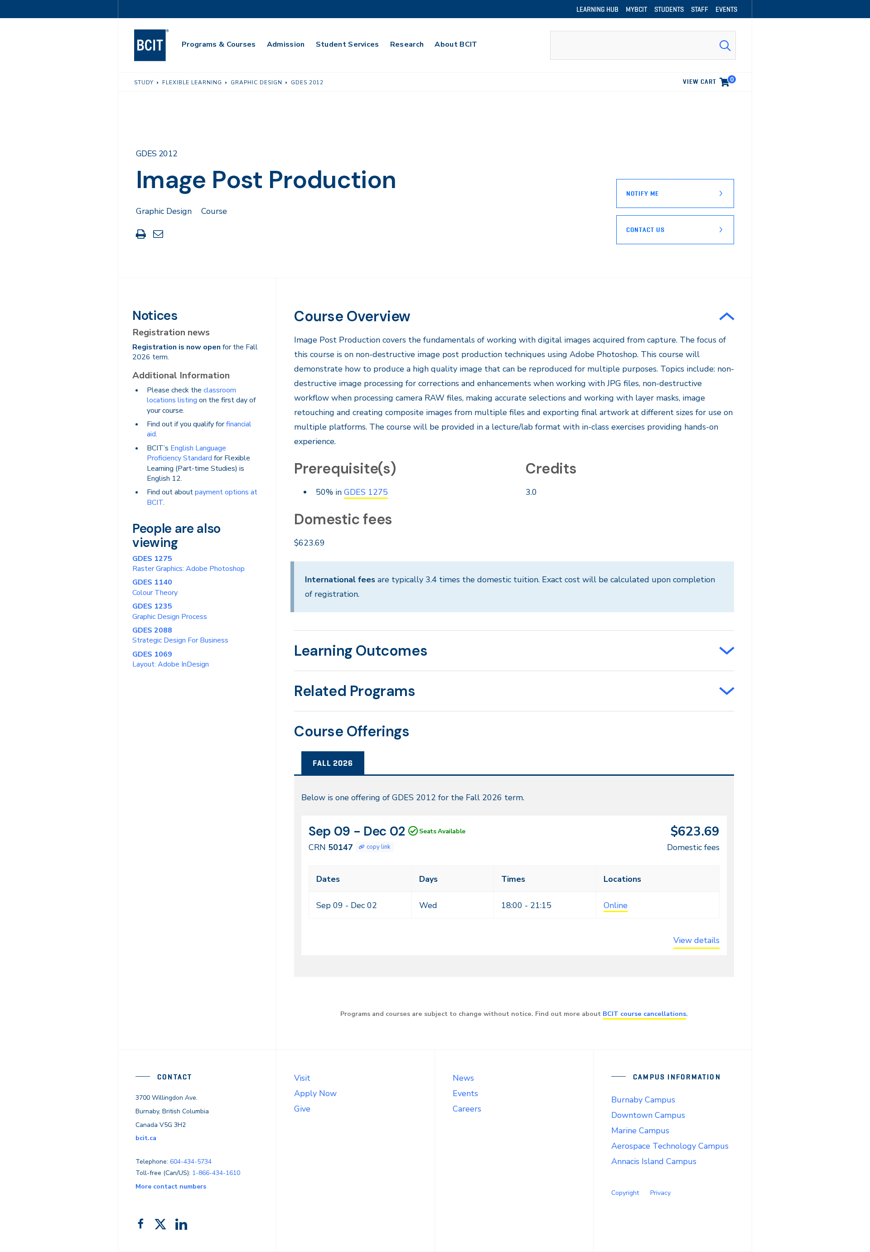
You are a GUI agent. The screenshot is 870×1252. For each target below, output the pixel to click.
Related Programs (355, 691)
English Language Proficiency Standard (186, 453)
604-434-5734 (191, 1161)
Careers (467, 1108)
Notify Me (642, 193)
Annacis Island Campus (653, 1161)
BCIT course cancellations (644, 1013)
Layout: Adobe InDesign (170, 659)
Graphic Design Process (169, 611)
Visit (302, 1078)
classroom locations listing (191, 395)
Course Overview (352, 316)
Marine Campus (640, 1130)
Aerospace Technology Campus (670, 1146)
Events (465, 1093)
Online (616, 905)
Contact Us (645, 229)
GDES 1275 (366, 492)
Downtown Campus (648, 1115)
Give (302, 1108)
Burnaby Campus (643, 1099)
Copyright (625, 1193)
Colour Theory (155, 587)
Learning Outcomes (360, 651)
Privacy (660, 1193)
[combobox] (643, 45)
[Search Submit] (725, 45)
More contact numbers (170, 1186)
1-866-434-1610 (216, 1173)
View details (696, 940)
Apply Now (315, 1093)
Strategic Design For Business (180, 635)
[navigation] (160, 45)
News (463, 1078)
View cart (708, 80)
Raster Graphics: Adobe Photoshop (188, 564)
